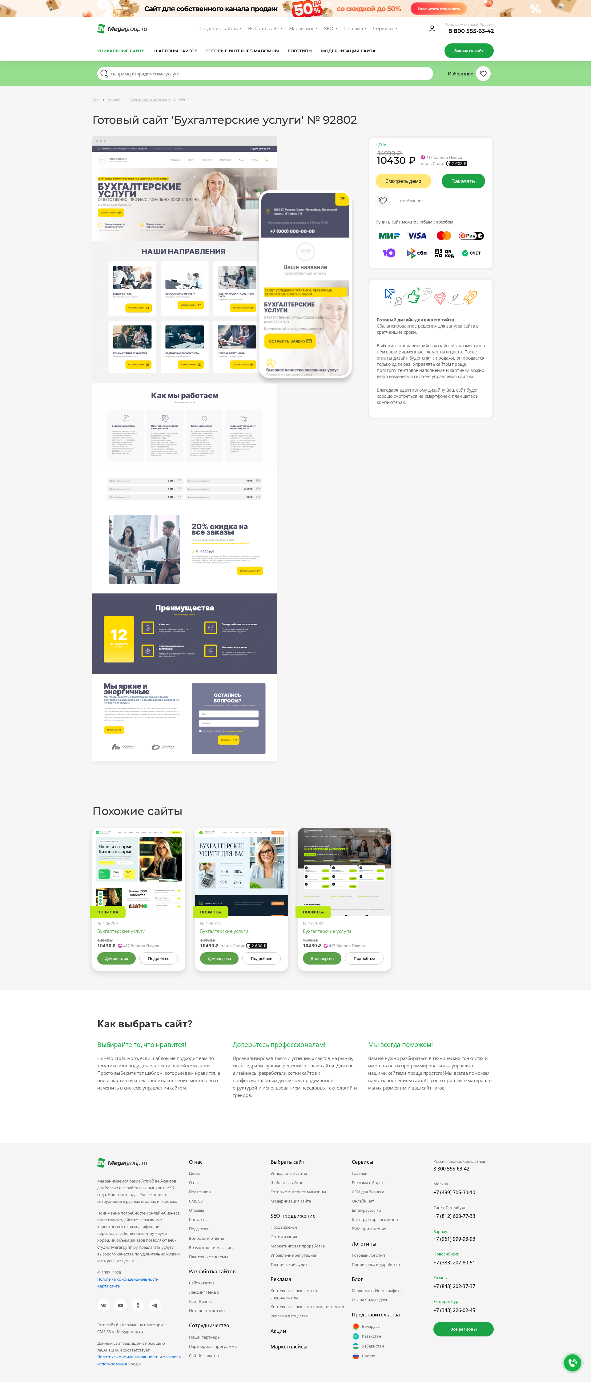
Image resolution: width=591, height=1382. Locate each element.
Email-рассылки (366, 1210)
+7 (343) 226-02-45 (454, 1310)
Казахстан (371, 1336)
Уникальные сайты (121, 50)
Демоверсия (116, 958)
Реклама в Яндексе (370, 1182)
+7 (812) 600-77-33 (454, 1216)
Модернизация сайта (348, 50)
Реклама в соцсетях (289, 1316)
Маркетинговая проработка (298, 1246)
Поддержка (200, 1228)
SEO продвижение (293, 1215)
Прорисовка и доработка (376, 1264)
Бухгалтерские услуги (121, 931)
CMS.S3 (196, 1201)
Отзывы (196, 1210)
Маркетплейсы (289, 1346)
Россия (368, 1356)
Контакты (198, 1219)
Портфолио (200, 1192)
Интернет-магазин (207, 1310)
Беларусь (371, 1326)
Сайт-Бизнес (200, 1301)
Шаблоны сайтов (176, 50)
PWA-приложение (369, 1228)
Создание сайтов (218, 28)
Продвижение (284, 1227)
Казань (440, 1277)
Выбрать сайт (263, 28)
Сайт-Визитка (202, 1283)
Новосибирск (446, 1254)
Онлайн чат (363, 1201)
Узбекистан (373, 1346)
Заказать (463, 181)
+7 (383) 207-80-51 (454, 1262)
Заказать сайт (469, 50)
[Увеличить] (173, 889)
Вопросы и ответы (206, 1238)
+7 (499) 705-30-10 (454, 1192)
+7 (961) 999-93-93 (454, 1238)
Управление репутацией (294, 1255)
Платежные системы (208, 1256)
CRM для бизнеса (368, 1192)
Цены (194, 1173)
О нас (194, 1182)
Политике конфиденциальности (128, 1357)
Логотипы (300, 50)
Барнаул (441, 1231)
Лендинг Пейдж (204, 1292)
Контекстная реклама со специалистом (294, 1294)
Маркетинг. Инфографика (377, 1290)
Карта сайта (108, 1286)
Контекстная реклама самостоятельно (307, 1306)
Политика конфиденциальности (128, 1279)
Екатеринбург (446, 1301)
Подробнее (158, 958)
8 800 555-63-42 (471, 31)
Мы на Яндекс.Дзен (370, 1300)
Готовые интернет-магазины (242, 50)
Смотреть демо (403, 181)
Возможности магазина (212, 1247)
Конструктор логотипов (375, 1219)
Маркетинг (301, 28)
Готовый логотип (368, 1255)
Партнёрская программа (213, 1346)
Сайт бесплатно (204, 1355)
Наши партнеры (204, 1337)
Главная (359, 1173)
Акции (278, 1331)
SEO (328, 28)
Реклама (353, 28)
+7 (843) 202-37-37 (454, 1286)
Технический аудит (289, 1264)
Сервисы (383, 28)
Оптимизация (284, 1236)
